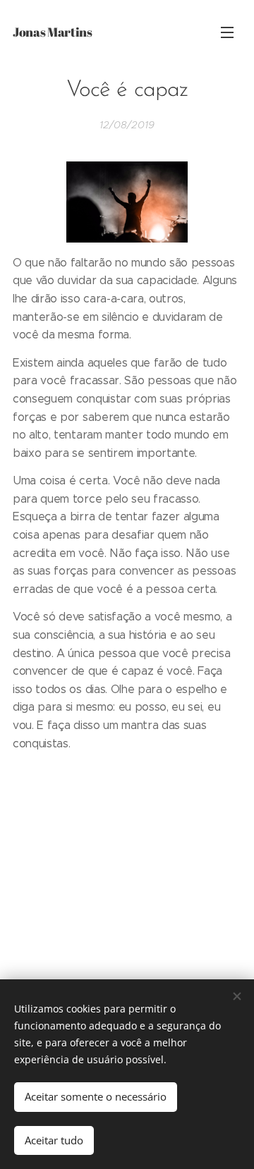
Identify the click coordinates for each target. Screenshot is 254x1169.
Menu (227, 32)
